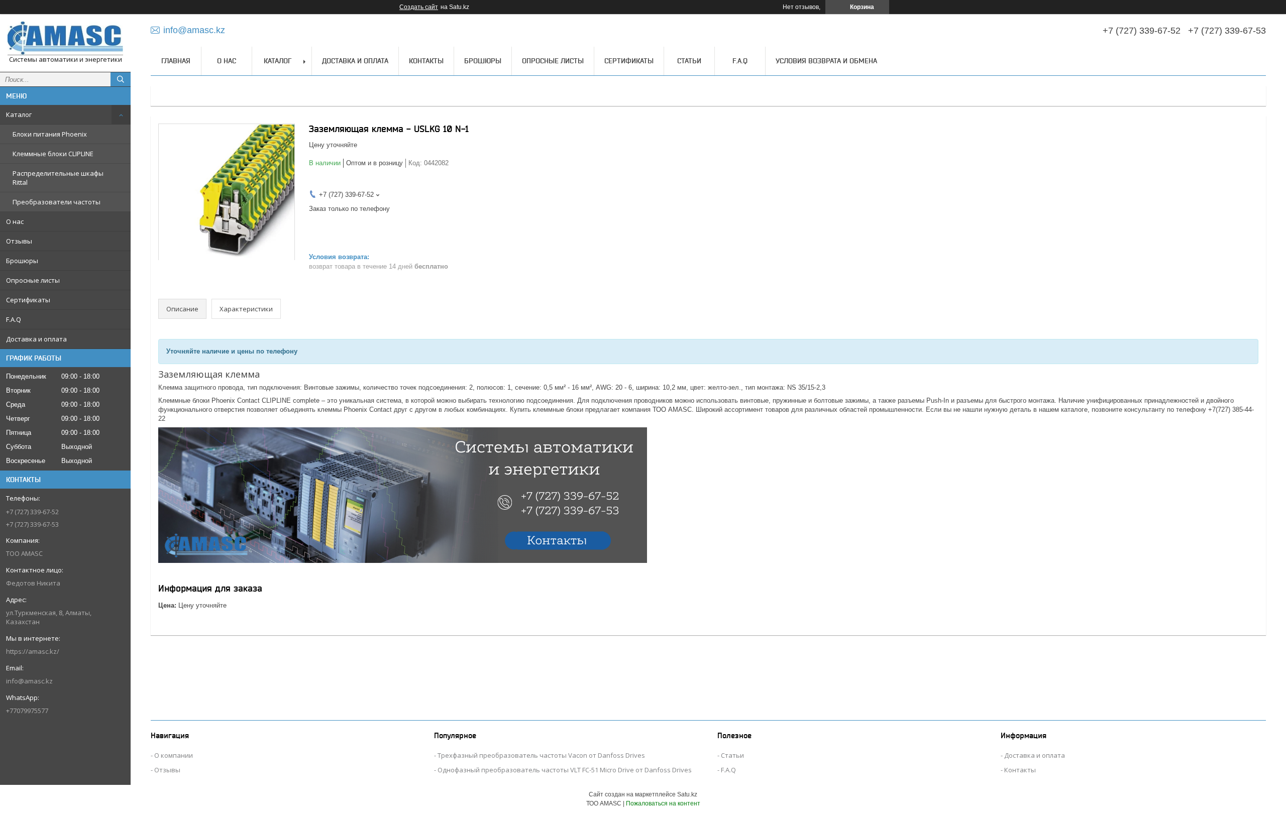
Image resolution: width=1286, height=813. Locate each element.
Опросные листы (33, 280)
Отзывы (19, 241)
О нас (15, 221)
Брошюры (22, 260)
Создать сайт (418, 7)
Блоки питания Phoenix (50, 134)
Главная (175, 61)
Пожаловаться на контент (663, 803)
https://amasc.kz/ (32, 651)
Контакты (426, 61)
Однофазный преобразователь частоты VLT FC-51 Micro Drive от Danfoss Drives (565, 769)
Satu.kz (687, 794)
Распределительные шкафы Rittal (58, 178)
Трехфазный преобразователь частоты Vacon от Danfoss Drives (541, 755)
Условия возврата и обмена (826, 61)
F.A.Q (13, 319)
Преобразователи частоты (56, 201)
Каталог (19, 114)
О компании (173, 755)
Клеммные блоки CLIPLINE (53, 153)
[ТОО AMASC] (65, 38)
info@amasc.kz (29, 680)
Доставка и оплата (36, 338)
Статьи (689, 61)
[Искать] (121, 79)
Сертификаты (28, 299)
